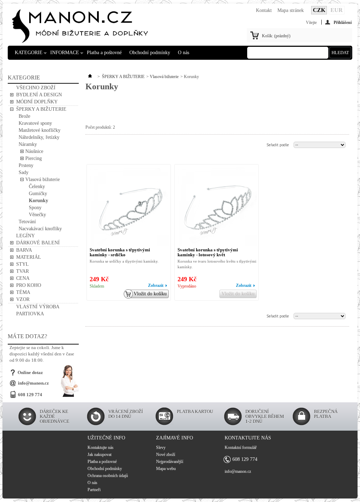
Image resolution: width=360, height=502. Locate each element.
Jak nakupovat (99, 454)
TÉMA (23, 292)
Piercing (33, 158)
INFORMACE (63, 55)
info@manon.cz (33, 383)
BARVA (24, 250)
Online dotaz (30, 372)
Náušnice (34, 151)
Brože (24, 116)
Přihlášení (343, 22)
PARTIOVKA (30, 313)
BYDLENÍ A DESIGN (39, 94)
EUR (336, 10)
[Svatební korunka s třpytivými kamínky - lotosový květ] (217, 206)
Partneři (94, 489)
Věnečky (37, 214)
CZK (319, 10)
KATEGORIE (27, 55)
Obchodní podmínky (149, 52)
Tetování (27, 221)
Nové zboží (165, 454)
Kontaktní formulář (241, 447)
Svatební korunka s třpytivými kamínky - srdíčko (120, 252)
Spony (35, 207)
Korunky (38, 200)
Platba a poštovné (104, 52)
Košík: (276, 35)
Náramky (28, 144)
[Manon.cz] (80, 21)
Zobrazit (155, 285)
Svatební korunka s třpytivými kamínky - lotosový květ (208, 252)
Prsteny (26, 165)
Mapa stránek (290, 10)
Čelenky (37, 186)
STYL (22, 264)
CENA (23, 278)
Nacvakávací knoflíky (40, 228)
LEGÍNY (25, 235)
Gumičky (38, 193)
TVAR (22, 271)
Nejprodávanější (169, 461)
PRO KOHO (28, 285)
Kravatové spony (35, 123)
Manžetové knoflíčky (39, 130)
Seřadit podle (277, 144)
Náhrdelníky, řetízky (39, 137)
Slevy (161, 447)
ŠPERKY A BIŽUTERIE (41, 109)
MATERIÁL (28, 257)
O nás (183, 52)
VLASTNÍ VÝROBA (37, 306)
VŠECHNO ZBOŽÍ (36, 87)
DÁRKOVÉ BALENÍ (38, 242)
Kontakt (264, 10)
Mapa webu (166, 468)
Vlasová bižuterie (42, 179)
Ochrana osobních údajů (108, 475)
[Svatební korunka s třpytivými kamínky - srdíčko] (129, 206)
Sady (23, 172)
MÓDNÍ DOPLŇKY (37, 101)
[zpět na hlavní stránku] (90, 76)
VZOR (23, 299)
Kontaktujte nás (101, 447)
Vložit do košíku (150, 293)
